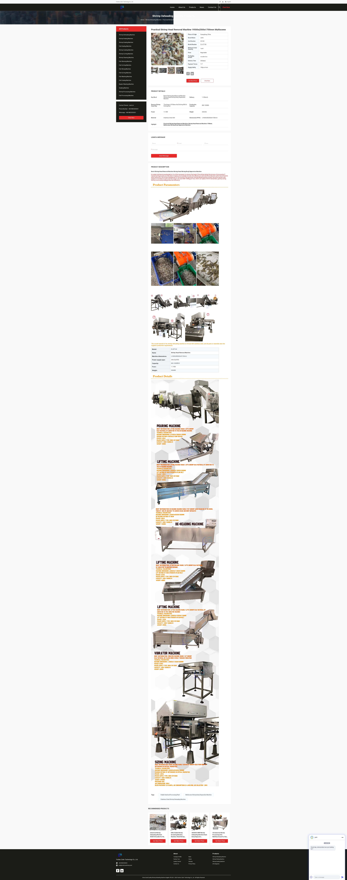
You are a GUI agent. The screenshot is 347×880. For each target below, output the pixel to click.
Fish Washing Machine (125, 76)
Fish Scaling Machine (125, 80)
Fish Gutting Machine (125, 72)
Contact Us (176, 863)
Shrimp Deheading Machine (153, 20)
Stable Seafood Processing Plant (170, 795)
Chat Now (131, 118)
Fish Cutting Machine (125, 65)
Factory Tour (177, 859)
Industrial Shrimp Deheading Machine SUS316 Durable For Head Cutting (158, 835)
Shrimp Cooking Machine (126, 50)
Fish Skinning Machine (125, 61)
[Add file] (311, 877)
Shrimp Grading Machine (126, 42)
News (190, 856)
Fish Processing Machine (126, 95)
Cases (190, 859)
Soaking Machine (124, 88)
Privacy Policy (192, 863)
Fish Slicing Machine (125, 69)
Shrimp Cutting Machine (126, 53)
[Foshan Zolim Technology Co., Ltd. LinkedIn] (223, 2)
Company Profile (177, 856)
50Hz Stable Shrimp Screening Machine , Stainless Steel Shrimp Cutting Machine (178, 835)
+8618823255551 (133, 109)
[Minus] (342, 837)
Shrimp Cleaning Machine (126, 57)
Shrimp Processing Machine (127, 91)
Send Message (164, 156)
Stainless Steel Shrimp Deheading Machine (173, 799)
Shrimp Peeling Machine (126, 38)
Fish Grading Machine (125, 46)
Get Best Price (193, 81)
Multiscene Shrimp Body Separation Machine (199, 795)
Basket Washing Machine (126, 84)
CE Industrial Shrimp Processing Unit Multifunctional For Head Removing (220, 835)
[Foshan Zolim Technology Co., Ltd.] (122, 7)
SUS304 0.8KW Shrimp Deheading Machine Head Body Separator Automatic (199, 835)
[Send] (342, 877)
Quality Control (177, 861)
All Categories (216, 863)
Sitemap (190, 861)
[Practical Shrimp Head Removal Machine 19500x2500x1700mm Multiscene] (167, 49)
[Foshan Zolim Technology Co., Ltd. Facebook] (220, 2)
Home (142, 20)
